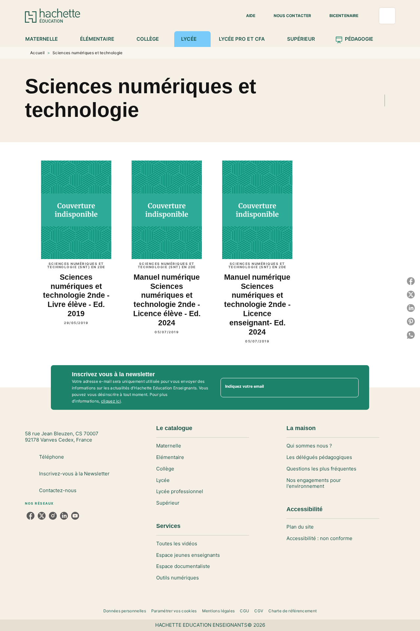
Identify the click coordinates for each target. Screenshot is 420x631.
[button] (247, 16)
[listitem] (30, 515)
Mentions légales (218, 610)
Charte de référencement (292, 610)
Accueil (37, 52)
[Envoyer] (351, 387)
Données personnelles (124, 610)
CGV (258, 610)
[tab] (45, 39)
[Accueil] (52, 15)
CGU (244, 610)
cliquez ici (111, 401)
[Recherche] (387, 16)
